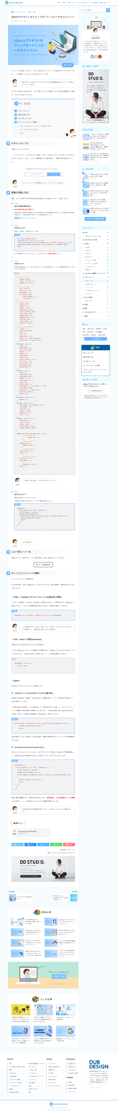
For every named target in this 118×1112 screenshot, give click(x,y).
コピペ (73, 853)
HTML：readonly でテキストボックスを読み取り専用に (36, 126)
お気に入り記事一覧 (99, 2)
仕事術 (96, 270)
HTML (60, 853)
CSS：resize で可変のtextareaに (29, 129)
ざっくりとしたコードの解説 (27, 122)
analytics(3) (90, 331)
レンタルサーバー (84, 2)
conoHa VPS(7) (101, 335)
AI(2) (84, 331)
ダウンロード (71, 2)
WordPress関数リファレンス (96, 273)
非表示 (27, 103)
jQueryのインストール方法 (28, 218)
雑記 (96, 316)
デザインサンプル (24, 111)
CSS (54, 853)
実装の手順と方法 (24, 115)
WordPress (96, 257)
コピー (52, 174)
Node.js (96, 250)
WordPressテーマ (96, 284)
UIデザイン (96, 253)
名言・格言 (96, 301)
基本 (96, 304)
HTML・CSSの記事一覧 (95, 219)
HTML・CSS (71, 850)
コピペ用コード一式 (24, 118)
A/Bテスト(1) (91, 328)
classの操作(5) (98, 331)
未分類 (95, 308)
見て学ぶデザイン (96, 312)
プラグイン (96, 294)
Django (96, 247)
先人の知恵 (96, 297)
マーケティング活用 (96, 263)
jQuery (21, 133)
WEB (63, 2)
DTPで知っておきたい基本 (96, 236)
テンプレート (96, 287)
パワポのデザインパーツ (96, 290)
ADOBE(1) (98, 328)
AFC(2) (105, 328)
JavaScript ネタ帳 (96, 240)
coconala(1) (85, 335)
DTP (59, 2)
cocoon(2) (93, 335)
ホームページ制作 (96, 260)
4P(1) (84, 328)
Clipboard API (37, 801)
